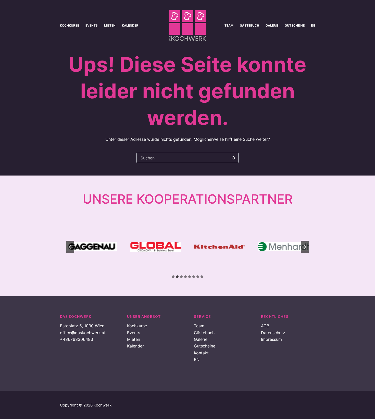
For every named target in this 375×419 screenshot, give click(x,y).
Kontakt (201, 352)
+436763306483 (76, 339)
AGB (265, 325)
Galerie (272, 25)
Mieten (110, 25)
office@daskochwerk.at (83, 332)
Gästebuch (249, 25)
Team (228, 25)
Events (91, 25)
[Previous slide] (70, 247)
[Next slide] (305, 247)
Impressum (271, 339)
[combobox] (183, 158)
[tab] (173, 276)
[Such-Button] (233, 158)
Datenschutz (273, 332)
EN (313, 25)
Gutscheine (295, 25)
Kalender (130, 25)
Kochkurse (69, 25)
